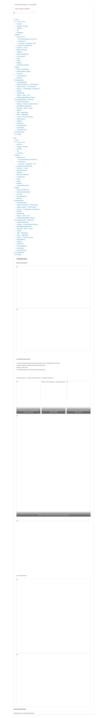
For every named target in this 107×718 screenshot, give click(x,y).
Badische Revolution (22, 50)
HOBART (19, 110)
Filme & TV (19, 24)
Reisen (18, 58)
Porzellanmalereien (22, 75)
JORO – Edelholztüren (22, 112)
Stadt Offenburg (21, 119)
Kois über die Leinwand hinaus (24, 45)
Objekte (17, 67)
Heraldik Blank (20, 93)
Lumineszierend (21, 56)
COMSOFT (19, 121)
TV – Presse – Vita (20, 21)
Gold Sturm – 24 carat (22, 47)
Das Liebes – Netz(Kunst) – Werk (27, 43)
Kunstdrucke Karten (22, 129)
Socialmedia (20, 32)
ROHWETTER (20, 123)
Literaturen (19, 28)
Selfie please (21, 41)
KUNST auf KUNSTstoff (23, 54)
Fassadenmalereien (22, 82)
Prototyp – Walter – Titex (23, 95)
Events (16, 19)
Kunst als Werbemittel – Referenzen (24, 99)
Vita (18, 30)
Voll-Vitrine (19, 73)
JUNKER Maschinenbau (23, 101)
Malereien (17, 34)
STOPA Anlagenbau (22, 125)
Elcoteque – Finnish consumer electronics (27, 104)
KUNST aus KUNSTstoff (23, 69)
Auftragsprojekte (19, 80)
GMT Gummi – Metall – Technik (25, 108)
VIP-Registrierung (19, 132)
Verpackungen (20, 127)
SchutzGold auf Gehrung (23, 65)
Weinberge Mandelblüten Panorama (26, 97)
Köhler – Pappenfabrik (22, 114)
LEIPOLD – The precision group (25, 116)
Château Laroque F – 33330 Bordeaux (26, 86)
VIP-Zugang (18, 134)
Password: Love (21, 37)
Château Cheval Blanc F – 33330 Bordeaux (27, 84)
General (19, 60)
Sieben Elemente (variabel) (23, 71)
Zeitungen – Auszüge (22, 26)
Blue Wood (19, 78)
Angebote (19, 62)
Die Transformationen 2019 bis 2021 (27, 39)
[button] (53, 138)
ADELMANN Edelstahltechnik (24, 106)
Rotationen (19, 52)
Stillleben (19, 91)
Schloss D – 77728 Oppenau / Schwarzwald (28, 88)
